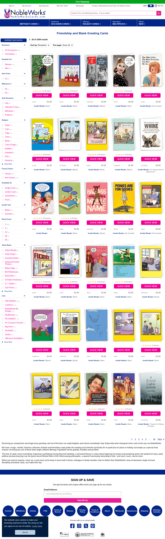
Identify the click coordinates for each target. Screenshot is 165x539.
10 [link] (7, 232)
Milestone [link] (10, 111)
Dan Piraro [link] (11, 288)
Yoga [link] (8, 133)
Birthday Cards (29, 24)
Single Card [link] (12, 188)
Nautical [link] (9, 160)
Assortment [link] (11, 196)
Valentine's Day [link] (12, 107)
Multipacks (119, 23)
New (141, 23)
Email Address (50, 490)
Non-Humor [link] (11, 178)
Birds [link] (8, 141)
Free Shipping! (82, 2)
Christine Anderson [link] (14, 280)
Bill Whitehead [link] (12, 272)
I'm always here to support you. (151, 171)
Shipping (144, 511)
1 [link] (7, 224)
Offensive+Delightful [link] (14, 338)
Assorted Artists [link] (12, 258)
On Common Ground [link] (15, 323)
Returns (70, 511)
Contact (8, 511)
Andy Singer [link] (11, 254)
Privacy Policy (82, 511)
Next (160, 439)
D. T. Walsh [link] (11, 284)
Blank (42, 106)
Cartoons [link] (10, 305)
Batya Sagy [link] (11, 268)
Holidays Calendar (157, 511)
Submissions (132, 511)
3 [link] (6, 228)
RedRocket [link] (11, 315)
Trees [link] (8, 137)
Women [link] (9, 64)
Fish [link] (8, 156)
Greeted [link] (9, 214)
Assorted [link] (9, 152)
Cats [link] (8, 129)
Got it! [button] (25, 532)
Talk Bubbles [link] (12, 301)
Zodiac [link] (9, 334)
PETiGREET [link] (12, 319)
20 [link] (7, 236)
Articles (33, 511)
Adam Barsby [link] (11, 250)
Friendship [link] (11, 54)
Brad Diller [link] (10, 276)
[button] (40, 45)
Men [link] (8, 68)
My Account (26, 6)
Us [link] (7, 79)
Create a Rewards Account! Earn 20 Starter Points (111, 6)
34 (154, 439)
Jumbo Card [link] (11, 192)
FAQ (45, 511)
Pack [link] (8, 200)
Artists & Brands (57, 511)
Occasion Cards (60, 23)
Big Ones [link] (10, 327)
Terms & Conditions (95, 511)
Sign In (11, 6)
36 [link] (7, 240)
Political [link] (9, 115)
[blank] (96, 233)
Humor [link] (9, 174)
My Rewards (44, 6)
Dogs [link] (8, 125)
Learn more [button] (37, 526)
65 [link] (7, 93)
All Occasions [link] (12, 50)
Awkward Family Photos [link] (12, 263)
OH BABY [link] (10, 331)
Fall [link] (7, 103)
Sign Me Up (82, 500)
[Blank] (96, 106)
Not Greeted (150, 106)
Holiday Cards (91, 23)
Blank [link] (9, 210)
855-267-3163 (62, 6)
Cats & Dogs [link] (11, 145)
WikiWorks (20, 511)
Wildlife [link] (9, 149)
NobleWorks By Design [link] (11, 310)
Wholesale (80, 6)
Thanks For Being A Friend (151, 425)
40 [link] (7, 89)
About (107, 511)
